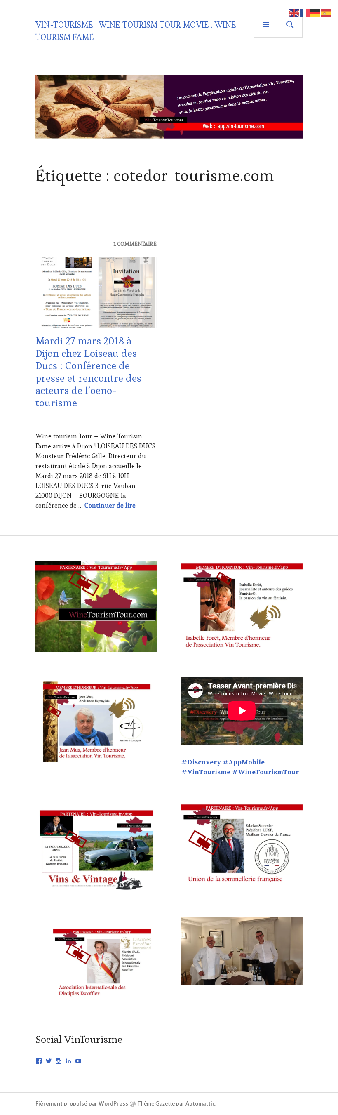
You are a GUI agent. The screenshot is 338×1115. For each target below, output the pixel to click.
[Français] (305, 12)
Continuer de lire (110, 505)
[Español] (326, 12)
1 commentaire (135, 244)
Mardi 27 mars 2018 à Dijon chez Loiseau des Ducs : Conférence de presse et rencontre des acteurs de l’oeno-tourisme (88, 371)
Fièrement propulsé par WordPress (81, 1103)
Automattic (200, 1103)
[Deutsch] (315, 12)
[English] (294, 12)
